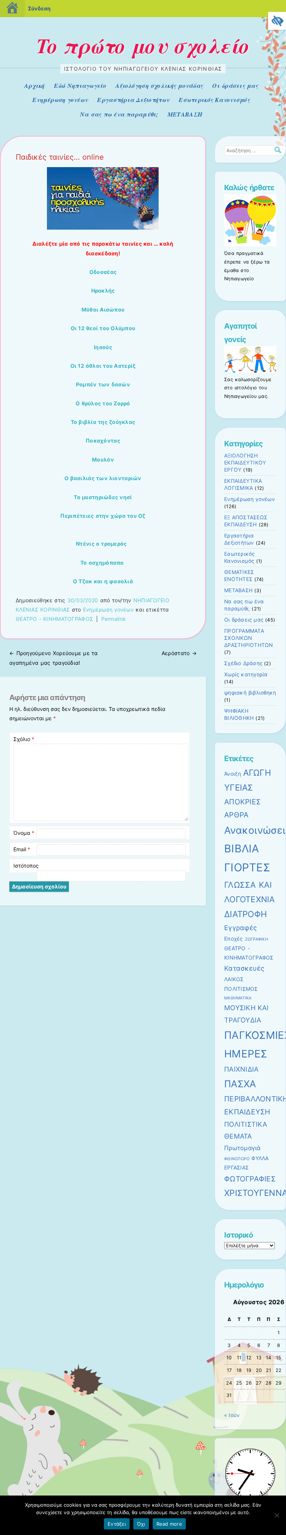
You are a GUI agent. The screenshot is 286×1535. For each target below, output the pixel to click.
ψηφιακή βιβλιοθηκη (250, 693)
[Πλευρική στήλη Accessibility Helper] (277, 21)
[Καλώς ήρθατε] (250, 245)
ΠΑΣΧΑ (240, 1083)
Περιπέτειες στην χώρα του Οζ (102, 516)
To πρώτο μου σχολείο (143, 45)
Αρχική (34, 86)
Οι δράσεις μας (235, 86)
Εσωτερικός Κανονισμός (214, 100)
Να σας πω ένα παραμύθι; (119, 114)
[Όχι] (276, 1515)
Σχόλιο (23, 739)
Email (21, 849)
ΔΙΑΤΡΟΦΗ (245, 914)
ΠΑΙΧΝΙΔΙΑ (241, 1069)
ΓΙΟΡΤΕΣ (247, 867)
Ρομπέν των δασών (103, 384)
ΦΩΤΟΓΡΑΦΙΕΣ (250, 1178)
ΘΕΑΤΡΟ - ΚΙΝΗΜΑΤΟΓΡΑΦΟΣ (54, 619)
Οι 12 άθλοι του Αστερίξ (103, 366)
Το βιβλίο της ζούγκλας (103, 422)
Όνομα (23, 833)
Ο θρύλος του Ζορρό (103, 403)
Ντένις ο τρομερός (101, 543)
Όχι (141, 1524)
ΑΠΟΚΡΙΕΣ (242, 801)
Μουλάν (103, 459)
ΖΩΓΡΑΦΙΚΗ (256, 939)
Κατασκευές (244, 968)
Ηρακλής (103, 290)
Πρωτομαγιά (242, 1148)
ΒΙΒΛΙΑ (241, 848)
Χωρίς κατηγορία (246, 674)
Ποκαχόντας (103, 440)
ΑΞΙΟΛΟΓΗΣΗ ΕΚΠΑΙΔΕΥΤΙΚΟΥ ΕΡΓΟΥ (245, 463)
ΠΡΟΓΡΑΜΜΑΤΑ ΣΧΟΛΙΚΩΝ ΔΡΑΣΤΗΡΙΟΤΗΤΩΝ (248, 638)
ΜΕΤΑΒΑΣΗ (185, 114)
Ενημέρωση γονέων (60, 100)
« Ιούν (231, 1415)
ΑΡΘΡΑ (236, 814)
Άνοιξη (232, 773)
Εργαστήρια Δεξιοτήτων (133, 100)
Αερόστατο (179, 653)
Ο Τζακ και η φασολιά (103, 581)
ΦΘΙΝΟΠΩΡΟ (237, 1158)
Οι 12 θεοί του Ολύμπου (103, 328)
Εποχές (233, 938)
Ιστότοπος (26, 865)
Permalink (113, 619)
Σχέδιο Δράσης (243, 663)
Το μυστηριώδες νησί (103, 497)
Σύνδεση (39, 8)
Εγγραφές (240, 928)
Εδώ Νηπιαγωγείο (80, 86)
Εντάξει (117, 1524)
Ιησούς (103, 347)
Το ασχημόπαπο (102, 562)
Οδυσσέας (103, 272)
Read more (169, 1524)
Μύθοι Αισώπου (103, 309)
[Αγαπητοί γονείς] (250, 371)
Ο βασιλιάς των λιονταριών (103, 478)
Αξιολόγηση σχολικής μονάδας (159, 86)
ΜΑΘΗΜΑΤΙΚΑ (238, 998)
